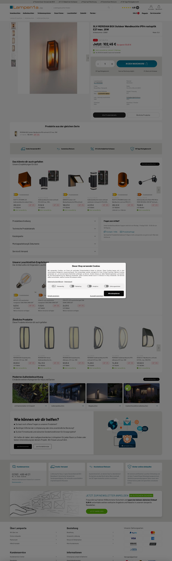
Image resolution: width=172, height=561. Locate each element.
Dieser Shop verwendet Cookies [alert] (86, 266)
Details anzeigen (53, 296)
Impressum (68, 281)
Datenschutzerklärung (55, 281)
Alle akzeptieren (114, 293)
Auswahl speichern (96, 296)
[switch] (54, 286)
